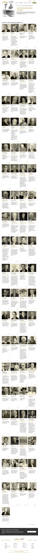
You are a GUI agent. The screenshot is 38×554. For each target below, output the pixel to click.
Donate (34, 2)
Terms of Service (26, 552)
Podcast (9, 540)
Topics (20, 5)
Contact (30, 2)
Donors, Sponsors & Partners (7, 546)
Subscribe (30, 540)
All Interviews (15, 545)
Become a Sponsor (31, 531)
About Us (6, 545)
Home (17, 5)
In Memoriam (16, 547)
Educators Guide (25, 545)
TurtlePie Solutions (21, 551)
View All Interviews (32, 524)
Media (5, 548)
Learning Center (25, 547)
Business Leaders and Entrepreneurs (28, 5)
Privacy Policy (21, 552)
